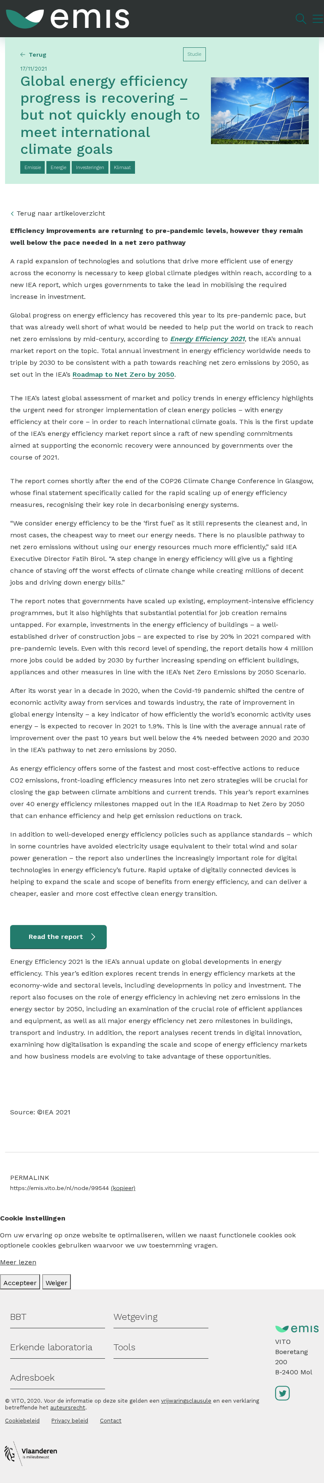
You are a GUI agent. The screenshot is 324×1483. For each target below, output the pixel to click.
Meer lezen (18, 1262)
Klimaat (122, 167)
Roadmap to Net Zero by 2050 (123, 374)
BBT (18, 1316)
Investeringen (90, 167)
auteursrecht (67, 1407)
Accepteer (20, 1283)
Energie (58, 167)
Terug (37, 54)
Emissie (32, 167)
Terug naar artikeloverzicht (60, 213)
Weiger (57, 1283)
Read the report (56, 937)
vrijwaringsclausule (186, 1401)
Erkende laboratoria (51, 1347)
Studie (194, 54)
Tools (124, 1347)
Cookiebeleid (22, 1420)
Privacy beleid (69, 1420)
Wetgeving (135, 1316)
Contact (111, 1420)
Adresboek (32, 1377)
